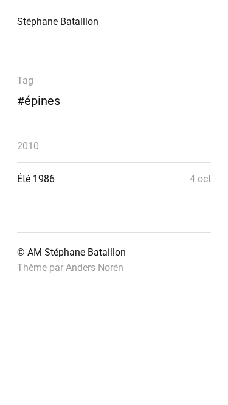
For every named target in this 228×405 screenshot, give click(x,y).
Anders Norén (94, 267)
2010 (28, 146)
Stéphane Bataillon (57, 21)
